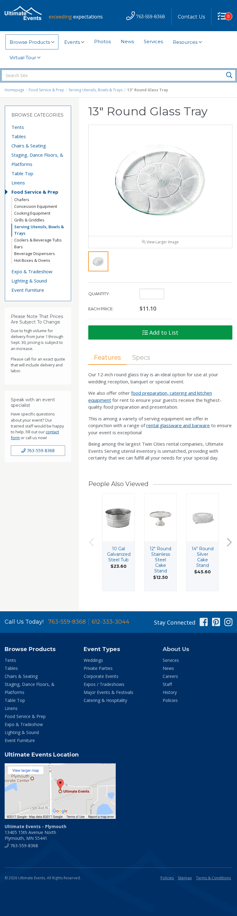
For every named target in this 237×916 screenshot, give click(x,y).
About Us (176, 649)
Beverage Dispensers (34, 253)
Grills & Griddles (29, 220)
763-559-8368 (40, 450)
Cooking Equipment (32, 213)
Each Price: (101, 308)
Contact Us (191, 17)
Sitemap (185, 878)
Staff (167, 684)
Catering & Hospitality (105, 700)
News (127, 41)
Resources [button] (186, 42)
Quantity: (99, 293)
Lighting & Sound (29, 281)
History (170, 692)
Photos (102, 41)
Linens (18, 182)
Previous (91, 542)
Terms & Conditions (213, 878)
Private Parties (98, 668)
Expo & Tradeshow (31, 271)
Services (153, 41)
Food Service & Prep (46, 90)
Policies (170, 700)
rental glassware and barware (178, 425)
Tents (17, 127)
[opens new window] (118, 791)
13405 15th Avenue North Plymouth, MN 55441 (35, 832)
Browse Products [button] (30, 42)
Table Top (22, 173)
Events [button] (72, 42)
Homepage (14, 90)
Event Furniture (27, 290)
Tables (18, 136)
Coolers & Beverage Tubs (38, 240)
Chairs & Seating (28, 145)
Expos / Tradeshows (104, 684)
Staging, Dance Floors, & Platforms (37, 159)
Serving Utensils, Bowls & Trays (96, 90)
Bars (18, 247)
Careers (170, 676)
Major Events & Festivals (108, 692)
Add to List (163, 332)
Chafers (21, 199)
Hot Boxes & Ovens (32, 260)
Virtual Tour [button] (23, 57)
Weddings (93, 660)
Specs (141, 357)
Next (229, 542)
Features (107, 357)
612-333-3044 (110, 621)
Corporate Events (101, 676)
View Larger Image (162, 242)
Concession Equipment (35, 206)
